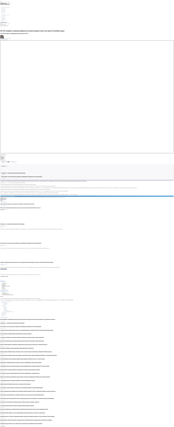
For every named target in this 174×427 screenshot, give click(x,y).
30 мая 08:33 (2, 389)
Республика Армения (7, 38)
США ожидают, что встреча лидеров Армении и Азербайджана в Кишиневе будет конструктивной (21, 176)
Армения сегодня (16, 197)
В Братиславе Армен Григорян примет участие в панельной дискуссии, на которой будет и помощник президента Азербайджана (27, 398)
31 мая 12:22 (2, 321)
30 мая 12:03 (2, 367)
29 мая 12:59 (2, 418)
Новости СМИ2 (3, 201)
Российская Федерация (40, 197)
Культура (3, 12)
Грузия (5, 308)
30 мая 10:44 (2, 378)
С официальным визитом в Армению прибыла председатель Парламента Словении (17, 380)
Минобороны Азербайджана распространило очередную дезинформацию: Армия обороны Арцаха (20, 362)
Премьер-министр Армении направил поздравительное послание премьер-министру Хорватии (20, 369)
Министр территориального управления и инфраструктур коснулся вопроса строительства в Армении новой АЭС (23, 344)
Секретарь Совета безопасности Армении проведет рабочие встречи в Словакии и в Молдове (19, 402)
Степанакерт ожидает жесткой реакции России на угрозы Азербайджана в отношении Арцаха (19, 373)
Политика (33, 197)
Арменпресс (6, 182)
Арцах (5, 304)
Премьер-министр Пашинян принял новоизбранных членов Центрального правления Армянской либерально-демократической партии (28, 355)
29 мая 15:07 (2, 407)
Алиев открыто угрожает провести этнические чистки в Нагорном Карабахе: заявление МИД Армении (21, 387)
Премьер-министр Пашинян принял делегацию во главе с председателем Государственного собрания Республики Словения (26, 351)
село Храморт (62, 197)
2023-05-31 (3, 174)
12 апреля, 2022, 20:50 (4, 39)
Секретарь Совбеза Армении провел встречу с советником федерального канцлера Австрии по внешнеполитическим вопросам (26, 262)
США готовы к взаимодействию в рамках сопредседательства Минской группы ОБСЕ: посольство (20, 274)
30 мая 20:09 (2, 353)
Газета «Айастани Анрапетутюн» (7, 294)
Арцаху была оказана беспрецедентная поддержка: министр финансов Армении (17, 405)
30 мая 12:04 (2, 364)
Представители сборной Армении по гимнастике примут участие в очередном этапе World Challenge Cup (22, 394)
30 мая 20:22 (2, 342)
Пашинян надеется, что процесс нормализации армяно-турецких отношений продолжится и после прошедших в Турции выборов (27, 416)
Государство (4, 8)
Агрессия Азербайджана (8, 197)
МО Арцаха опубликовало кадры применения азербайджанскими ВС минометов (17, 348)
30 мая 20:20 (2, 346)
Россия (5, 306)
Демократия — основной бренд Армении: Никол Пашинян (13, 173)
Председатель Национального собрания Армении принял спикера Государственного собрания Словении (22, 340)
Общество (3, 11)
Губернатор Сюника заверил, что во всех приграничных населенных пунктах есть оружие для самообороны (22, 412)
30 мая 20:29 (2, 335)
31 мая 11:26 (2, 324)
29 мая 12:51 (2, 421)
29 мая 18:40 (2, 396)
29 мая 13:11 (2, 414)
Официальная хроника (5, 7)
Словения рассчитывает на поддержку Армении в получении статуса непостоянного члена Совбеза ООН (22, 337)
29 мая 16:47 (2, 403)
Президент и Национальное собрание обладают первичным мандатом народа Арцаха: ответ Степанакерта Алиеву (24, 409)
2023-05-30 (2, 264)
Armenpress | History (5, 293)
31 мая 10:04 (2, 328)
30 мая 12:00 (2, 371)
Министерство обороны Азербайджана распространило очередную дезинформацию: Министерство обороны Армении (25, 376)
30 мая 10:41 (2, 382)
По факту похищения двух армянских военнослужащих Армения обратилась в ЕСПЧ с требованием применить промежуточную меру (28, 391)
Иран (5, 307)
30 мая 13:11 (2, 360)
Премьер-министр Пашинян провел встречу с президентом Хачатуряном (15, 384)
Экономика (4, 10)
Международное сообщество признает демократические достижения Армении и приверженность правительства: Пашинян (26, 420)
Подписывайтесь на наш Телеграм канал (7, 196)
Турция (5, 309)
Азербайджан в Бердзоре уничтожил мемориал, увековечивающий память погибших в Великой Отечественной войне (24, 366)
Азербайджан (6, 310)
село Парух (57, 197)
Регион (3, 9)
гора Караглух (23, 197)
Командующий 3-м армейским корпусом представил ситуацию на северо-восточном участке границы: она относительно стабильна (27, 319)
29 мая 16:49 (2, 400)
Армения (6, 303)
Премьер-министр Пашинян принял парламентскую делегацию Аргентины (15, 333)
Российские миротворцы (50, 197)
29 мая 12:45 (2, 425)
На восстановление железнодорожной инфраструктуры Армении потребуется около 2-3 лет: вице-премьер (22, 358)
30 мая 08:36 (2, 385)
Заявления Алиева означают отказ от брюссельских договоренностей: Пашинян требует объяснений (21, 423)
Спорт (3, 13)
